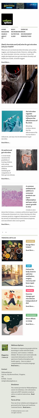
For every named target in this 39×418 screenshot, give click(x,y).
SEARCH (4, 34)
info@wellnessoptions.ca (9, 381)
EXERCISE (24, 29)
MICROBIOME (16, 32)
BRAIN (23, 32)
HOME (3, 29)
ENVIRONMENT (26, 34)
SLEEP (13, 36)
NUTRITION (15, 34)
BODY (13, 29)
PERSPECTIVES (26, 36)
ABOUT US (3, 37)
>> (6, 232)
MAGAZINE (5, 32)
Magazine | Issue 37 (4, 356)
